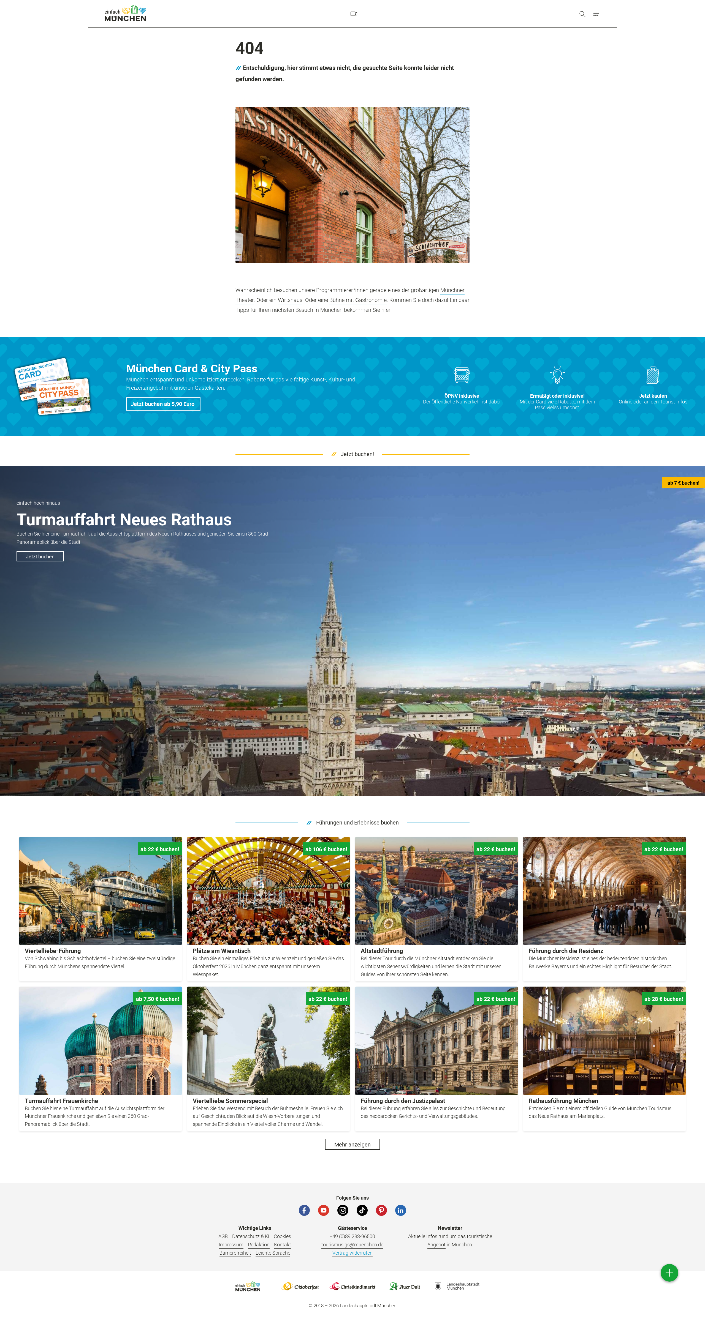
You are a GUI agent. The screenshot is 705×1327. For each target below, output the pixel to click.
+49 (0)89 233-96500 (352, 1236)
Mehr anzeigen (352, 1144)
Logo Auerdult (404, 1286)
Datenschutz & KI (250, 1236)
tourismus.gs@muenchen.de (352, 1244)
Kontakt (282, 1244)
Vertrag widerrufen (352, 1253)
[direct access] (669, 1273)
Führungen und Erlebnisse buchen (357, 822)
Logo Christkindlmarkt (352, 1286)
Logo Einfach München (247, 1286)
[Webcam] (354, 14)
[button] (596, 14)
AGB (223, 1236)
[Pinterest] (381, 1210)
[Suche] (582, 14)
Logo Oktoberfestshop (300, 1286)
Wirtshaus (290, 300)
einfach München (125, 13)
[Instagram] (342, 1210)
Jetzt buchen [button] (40, 556)
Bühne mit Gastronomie (358, 300)
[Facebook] (304, 1210)
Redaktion (259, 1244)
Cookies (282, 1236)
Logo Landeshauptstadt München (457, 1286)
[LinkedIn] (400, 1210)
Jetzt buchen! (357, 454)
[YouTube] (323, 1210)
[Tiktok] (362, 1210)
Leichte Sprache (273, 1253)
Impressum (231, 1244)
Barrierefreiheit (235, 1253)
